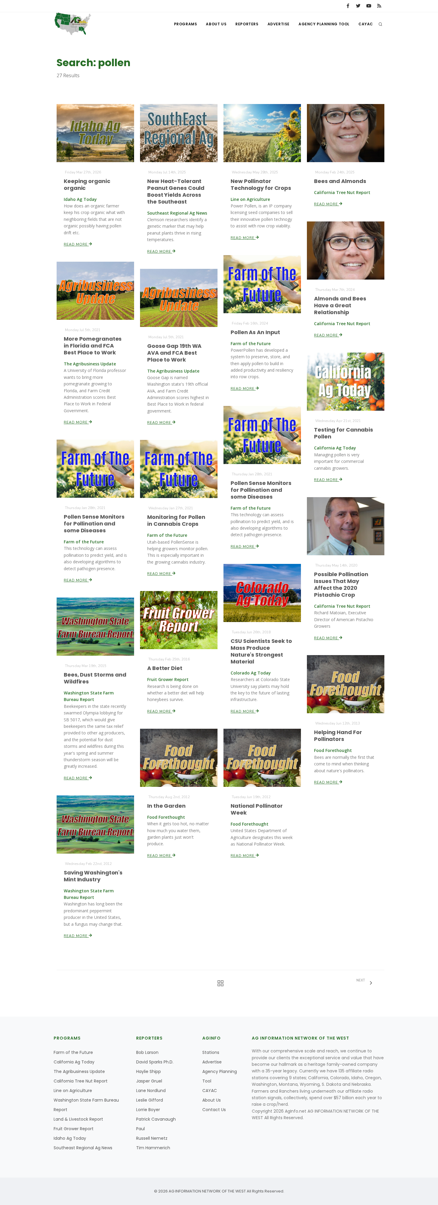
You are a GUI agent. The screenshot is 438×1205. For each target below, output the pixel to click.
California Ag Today (74, 1062)
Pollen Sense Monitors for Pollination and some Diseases (261, 489)
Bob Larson (147, 1052)
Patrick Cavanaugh (156, 1119)
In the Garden (166, 805)
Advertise (279, 24)
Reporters (246, 24)
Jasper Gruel (149, 1081)
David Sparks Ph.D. (154, 1062)
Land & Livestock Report (78, 1119)
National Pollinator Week (257, 809)
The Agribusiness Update (79, 1071)
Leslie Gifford (149, 1100)
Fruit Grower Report (74, 1129)
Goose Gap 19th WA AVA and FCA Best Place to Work (174, 352)
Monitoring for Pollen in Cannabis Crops (176, 520)
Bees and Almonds (340, 181)
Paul (140, 1129)
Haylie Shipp (148, 1071)
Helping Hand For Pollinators (338, 735)
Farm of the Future (73, 1052)
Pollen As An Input (255, 332)
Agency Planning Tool (324, 24)
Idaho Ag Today (70, 1138)
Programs (185, 24)
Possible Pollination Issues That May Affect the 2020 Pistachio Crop (341, 584)
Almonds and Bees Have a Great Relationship (340, 305)
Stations (210, 1052)
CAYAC (365, 24)
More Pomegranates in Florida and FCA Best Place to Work (93, 345)
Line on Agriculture (73, 1091)
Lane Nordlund (151, 1091)
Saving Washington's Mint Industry (93, 876)
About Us (216, 24)
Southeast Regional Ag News (83, 1148)
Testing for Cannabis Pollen (343, 433)
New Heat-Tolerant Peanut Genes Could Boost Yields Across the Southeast (175, 191)
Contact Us (214, 1110)
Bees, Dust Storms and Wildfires (95, 678)
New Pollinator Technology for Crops (261, 184)
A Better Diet (164, 668)
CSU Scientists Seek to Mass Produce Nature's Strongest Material (261, 651)
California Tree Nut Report (81, 1081)
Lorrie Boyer (148, 1110)
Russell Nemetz (151, 1138)
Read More (76, 244)
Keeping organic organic (87, 184)
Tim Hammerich (153, 1148)
